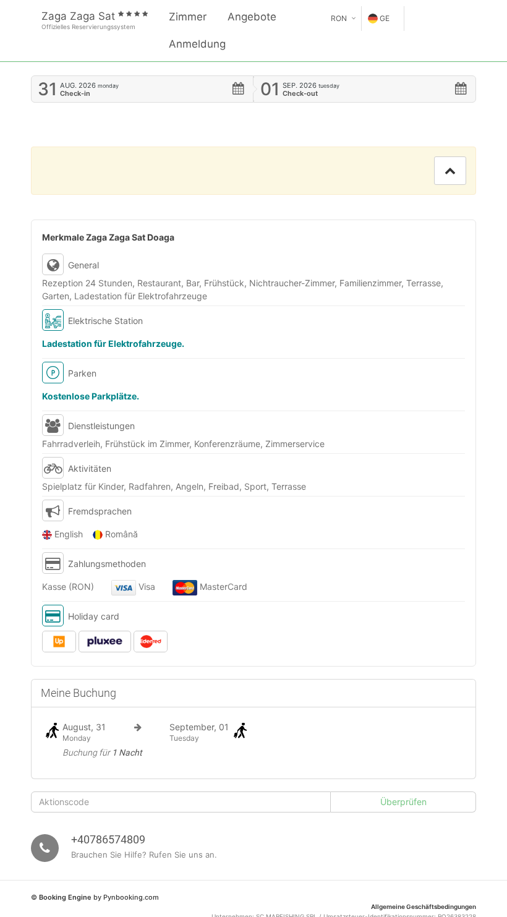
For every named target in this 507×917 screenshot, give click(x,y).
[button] (450, 170)
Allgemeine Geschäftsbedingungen (423, 906)
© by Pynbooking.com (95, 897)
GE (385, 18)
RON (339, 18)
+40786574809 (108, 839)
